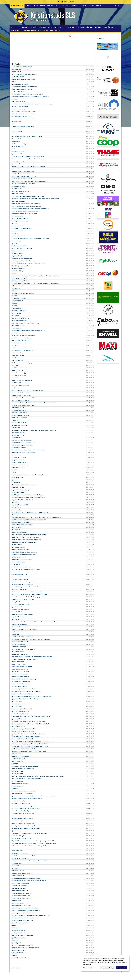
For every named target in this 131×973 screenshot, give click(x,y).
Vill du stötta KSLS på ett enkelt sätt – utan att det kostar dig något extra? (30, 96)
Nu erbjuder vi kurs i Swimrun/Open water (22, 935)
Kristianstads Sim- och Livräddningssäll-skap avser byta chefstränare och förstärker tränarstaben (36, 517)
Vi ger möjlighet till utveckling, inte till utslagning (24, 176)
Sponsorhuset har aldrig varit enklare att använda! (24, 213)
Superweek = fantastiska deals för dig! (21, 191)
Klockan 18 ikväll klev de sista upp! (20, 385)
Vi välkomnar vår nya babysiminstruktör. (22, 109)
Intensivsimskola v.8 (17, 437)
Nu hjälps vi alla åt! (16, 71)
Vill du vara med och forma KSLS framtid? (22, 738)
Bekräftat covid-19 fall (17, 771)
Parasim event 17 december (19, 457)
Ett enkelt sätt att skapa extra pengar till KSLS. (23, 79)
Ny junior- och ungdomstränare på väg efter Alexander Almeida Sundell (30, 746)
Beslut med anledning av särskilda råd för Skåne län (25, 729)
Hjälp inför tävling (16, 831)
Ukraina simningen (16, 514)
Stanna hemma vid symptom (19, 547)
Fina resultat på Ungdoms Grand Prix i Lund (23, 599)
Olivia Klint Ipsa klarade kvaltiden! (20, 671)
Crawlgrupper (15, 940)
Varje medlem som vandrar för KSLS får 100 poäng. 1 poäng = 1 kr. (29, 330)
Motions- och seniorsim (18, 253)
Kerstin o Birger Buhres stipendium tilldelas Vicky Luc (25, 323)
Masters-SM (15, 303)
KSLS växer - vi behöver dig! (19, 375)
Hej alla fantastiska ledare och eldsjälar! (22, 66)
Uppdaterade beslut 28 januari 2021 (21, 711)
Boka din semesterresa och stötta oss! (21, 338)
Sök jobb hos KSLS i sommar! (19, 417)
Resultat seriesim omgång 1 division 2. (21, 801)
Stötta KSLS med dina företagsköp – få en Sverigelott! (26, 203)
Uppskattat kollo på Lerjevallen (20, 631)
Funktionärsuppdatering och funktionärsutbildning (25, 86)
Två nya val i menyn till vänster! (19, 958)
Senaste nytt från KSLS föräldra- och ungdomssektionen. (26, 569)
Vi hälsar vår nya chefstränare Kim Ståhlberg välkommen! (26, 878)
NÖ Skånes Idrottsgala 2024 (19, 310)
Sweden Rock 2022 (16, 527)
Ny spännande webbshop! (18, 325)
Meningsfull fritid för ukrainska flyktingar (22, 524)
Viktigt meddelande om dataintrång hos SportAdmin (25, 211)
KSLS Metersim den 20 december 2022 (21, 440)
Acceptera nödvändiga (107, 968)
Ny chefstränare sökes (17, 607)
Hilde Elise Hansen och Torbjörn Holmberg (22, 793)
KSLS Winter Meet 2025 (18, 231)
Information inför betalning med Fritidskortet (23, 126)
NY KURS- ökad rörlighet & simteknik (21, 898)
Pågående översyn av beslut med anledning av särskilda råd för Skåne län (30, 743)
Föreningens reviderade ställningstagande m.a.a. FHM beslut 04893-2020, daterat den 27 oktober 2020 (38, 776)
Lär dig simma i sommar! (18, 651)
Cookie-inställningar (16, 968)
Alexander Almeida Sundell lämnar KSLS (22, 905)
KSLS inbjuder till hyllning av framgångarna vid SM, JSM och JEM (28, 263)
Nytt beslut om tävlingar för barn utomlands (23, 163)
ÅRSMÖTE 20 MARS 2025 (18, 201)
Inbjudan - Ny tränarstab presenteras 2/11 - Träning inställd (27, 592)
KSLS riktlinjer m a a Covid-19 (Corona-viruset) (23, 913)
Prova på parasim (16, 315)
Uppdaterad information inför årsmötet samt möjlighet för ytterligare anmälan (31, 696)
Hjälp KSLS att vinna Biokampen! (20, 106)
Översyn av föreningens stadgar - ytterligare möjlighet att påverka (28, 450)
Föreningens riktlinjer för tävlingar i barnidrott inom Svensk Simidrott (29, 534)
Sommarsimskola (16, 900)
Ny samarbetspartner (17, 308)
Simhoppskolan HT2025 (18, 151)
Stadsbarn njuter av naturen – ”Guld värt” (22, 873)
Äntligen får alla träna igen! (18, 664)
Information (15, 788)
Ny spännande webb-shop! (18, 432)
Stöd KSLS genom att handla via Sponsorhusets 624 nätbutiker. (28, 495)
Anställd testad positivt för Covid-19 (21, 654)
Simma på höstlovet (17, 602)
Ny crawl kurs (15, 420)
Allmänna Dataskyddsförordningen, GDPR (22, 945)
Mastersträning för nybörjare (19, 646)
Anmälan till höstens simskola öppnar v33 (22, 614)
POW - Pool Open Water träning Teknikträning (23, 649)
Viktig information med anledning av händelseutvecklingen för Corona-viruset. (31, 915)
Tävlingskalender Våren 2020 (19, 930)
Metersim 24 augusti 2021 (18, 644)
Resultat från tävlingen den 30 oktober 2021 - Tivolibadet (26, 587)
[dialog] (105, 963)
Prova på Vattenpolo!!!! (17, 786)
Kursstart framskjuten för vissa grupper (22, 666)
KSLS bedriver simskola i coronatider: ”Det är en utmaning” (27, 691)
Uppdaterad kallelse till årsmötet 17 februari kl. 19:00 (25, 699)
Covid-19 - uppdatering (17, 781)
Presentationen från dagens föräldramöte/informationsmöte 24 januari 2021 (31, 716)
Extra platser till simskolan (18, 460)
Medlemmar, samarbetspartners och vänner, (23, 89)
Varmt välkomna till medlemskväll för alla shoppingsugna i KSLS (28, 597)
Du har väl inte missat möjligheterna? (21, 373)
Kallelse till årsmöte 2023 (18, 435)
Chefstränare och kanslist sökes (20, 280)
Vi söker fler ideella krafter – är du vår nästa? (23, 114)
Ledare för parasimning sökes (19, 589)
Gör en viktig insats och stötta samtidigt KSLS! (23, 335)
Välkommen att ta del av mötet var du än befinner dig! (25, 74)
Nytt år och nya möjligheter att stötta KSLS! (22, 445)
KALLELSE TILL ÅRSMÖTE (18, 76)
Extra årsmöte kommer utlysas (19, 298)
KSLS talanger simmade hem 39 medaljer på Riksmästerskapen (28, 806)
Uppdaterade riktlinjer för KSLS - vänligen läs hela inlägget (26, 778)
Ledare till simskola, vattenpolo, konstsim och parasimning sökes (28, 497)
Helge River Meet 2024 (17, 256)
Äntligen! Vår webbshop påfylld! (20, 783)
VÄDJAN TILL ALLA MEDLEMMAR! (20, 704)
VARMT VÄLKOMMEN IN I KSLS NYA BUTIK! (23, 823)
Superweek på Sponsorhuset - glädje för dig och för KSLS (26, 910)
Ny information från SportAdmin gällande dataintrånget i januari (28, 196)
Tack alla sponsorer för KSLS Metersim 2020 (23, 768)
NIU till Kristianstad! (17, 544)
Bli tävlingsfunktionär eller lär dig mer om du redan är (25, 626)
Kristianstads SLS (17, 5)
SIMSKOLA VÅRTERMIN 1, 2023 (20, 462)
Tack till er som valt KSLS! (18, 101)
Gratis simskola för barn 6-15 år (20, 890)
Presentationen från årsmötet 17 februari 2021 (23, 694)
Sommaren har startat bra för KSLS (20, 641)
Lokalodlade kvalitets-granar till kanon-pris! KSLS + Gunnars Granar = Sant (30, 238)
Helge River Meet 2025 (17, 146)
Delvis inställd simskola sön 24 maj (21, 895)
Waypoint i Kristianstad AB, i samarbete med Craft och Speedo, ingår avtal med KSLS (33, 841)
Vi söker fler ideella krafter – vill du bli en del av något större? (27, 94)
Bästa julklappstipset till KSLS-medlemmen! (23, 731)
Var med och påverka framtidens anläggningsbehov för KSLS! (27, 390)
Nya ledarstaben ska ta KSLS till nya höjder (22, 584)
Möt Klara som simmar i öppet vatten (21, 144)
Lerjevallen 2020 (16, 865)
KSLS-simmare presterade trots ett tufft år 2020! (24, 689)
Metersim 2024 (15, 233)
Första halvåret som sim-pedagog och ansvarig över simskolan (28, 156)
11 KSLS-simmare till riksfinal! (19, 574)
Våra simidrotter (16, 141)
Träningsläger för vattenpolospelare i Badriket (23, 442)
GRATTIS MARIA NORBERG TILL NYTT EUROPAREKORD (26, 948)
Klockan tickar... (16, 365)
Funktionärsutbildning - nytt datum (20, 84)
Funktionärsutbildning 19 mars (19, 410)
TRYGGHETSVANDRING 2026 (19, 91)
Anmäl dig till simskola (17, 370)
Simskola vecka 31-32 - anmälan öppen (22, 392)
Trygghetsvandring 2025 (18, 161)
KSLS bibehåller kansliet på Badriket (21, 116)
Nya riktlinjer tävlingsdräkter (19, 938)
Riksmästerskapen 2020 (18, 875)
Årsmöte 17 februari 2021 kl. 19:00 (20, 714)
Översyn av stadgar (16, 509)
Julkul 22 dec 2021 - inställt (18, 557)
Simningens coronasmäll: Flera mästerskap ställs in (25, 766)
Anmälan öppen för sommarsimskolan (21, 387)
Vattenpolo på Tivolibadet (18, 612)
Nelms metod (15, 763)
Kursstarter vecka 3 (16, 928)
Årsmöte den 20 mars (17, 193)
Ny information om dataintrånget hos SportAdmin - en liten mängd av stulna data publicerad (35, 198)
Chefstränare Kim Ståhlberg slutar (20, 609)
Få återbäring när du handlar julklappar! (22, 228)
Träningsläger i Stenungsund (19, 447)
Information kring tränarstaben (19, 885)
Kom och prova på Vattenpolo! (19, 624)
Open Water (15, 868)
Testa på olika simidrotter (18, 358)
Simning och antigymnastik (18, 492)
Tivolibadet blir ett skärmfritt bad (20, 579)
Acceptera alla (121, 968)
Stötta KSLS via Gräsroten (18, 467)
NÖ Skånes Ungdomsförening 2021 (21, 522)
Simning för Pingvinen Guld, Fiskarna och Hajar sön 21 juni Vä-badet (29, 880)
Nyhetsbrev (14, 99)
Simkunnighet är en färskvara (19, 186)
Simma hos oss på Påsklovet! (19, 684)
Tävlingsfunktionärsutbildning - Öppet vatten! (23, 183)
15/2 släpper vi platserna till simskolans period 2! (24, 542)
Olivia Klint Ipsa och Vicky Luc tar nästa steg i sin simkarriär (27, 136)
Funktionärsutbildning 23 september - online (23, 813)
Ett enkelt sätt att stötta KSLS (19, 246)
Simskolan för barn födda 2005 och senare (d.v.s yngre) (26, 736)
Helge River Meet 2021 (17, 619)
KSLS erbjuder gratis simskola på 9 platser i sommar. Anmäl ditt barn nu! (30, 512)
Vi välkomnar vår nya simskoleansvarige (22, 258)
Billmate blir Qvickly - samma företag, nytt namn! (24, 405)
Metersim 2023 (15, 345)
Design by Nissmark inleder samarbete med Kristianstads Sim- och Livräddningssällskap (34, 621)
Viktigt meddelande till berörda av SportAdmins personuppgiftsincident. (30, 208)
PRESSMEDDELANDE (17, 850)
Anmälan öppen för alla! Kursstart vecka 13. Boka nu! (25, 537)
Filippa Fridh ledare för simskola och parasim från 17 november (28, 475)
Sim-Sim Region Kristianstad (19, 343)
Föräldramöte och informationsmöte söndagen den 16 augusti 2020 (29, 845)
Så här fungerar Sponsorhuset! (19, 412)
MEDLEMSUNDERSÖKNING (19, 236)
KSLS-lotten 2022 (16, 482)
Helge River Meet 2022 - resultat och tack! (22, 500)
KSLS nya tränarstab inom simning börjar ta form (24, 111)
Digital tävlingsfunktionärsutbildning (21, 756)
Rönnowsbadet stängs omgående (20, 676)
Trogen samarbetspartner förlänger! (21, 490)
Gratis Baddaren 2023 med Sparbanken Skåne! (23, 452)
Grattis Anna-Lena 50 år (18, 870)
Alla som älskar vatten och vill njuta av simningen (24, 485)
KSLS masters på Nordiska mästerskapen (22, 350)
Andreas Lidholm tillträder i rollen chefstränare (23, 261)
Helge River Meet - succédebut (19, 616)
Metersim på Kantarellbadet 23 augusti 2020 (23, 838)
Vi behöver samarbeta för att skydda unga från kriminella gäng (28, 158)
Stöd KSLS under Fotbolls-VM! (19, 368)
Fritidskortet (15, 134)
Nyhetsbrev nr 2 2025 (17, 154)
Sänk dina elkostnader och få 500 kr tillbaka (23, 293)
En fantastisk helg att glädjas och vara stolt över (24, 791)
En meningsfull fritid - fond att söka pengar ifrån (24, 826)
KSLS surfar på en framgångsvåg (20, 811)
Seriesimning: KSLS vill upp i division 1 (21, 803)
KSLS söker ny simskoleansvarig (20, 266)
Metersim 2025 (15, 129)
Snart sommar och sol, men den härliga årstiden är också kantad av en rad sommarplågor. (35, 402)
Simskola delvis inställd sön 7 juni (20, 883)
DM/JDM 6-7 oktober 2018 (18, 950)
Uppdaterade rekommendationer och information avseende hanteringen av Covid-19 (33, 796)
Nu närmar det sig (16, 313)
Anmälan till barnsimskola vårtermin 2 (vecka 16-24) (25, 918)
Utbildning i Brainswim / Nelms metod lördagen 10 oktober (27, 798)
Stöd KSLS (14, 955)
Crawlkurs (14, 149)
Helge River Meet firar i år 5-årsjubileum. (22, 173)
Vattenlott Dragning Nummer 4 (19, 821)
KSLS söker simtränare (17, 131)
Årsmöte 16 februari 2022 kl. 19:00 (20, 549)
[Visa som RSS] (70, 36)
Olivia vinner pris (16, 529)
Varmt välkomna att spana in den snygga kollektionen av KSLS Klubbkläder (31, 639)
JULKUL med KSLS (16, 564)
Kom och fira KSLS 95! (17, 360)
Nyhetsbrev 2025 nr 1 (17, 188)
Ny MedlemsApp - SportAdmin (19, 278)
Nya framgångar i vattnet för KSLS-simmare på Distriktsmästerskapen (29, 594)
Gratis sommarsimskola (18, 285)
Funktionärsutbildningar (18, 270)
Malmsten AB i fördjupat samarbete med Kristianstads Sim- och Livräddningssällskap (34, 843)
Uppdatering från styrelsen (18, 719)
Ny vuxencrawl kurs (16, 455)
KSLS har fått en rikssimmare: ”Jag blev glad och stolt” (26, 808)
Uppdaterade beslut (17, 701)
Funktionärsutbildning (17, 216)
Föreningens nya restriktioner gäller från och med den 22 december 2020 (30, 724)
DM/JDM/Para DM (16, 241)
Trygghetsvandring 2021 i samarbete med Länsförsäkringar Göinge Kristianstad (32, 656)
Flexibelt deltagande (17, 378)
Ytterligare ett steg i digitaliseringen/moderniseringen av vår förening (29, 833)
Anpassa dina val (87, 967)
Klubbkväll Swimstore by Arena (20, 923)
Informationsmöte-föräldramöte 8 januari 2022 (23, 554)
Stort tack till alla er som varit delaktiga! (22, 395)
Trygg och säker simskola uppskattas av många (24, 679)
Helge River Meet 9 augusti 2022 (20, 504)
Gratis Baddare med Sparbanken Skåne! (22, 559)
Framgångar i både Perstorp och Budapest (22, 604)
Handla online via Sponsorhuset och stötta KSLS (24, 748)
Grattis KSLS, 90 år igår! (18, 953)
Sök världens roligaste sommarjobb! (21, 681)
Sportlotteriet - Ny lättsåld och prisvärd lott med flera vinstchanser (28, 721)
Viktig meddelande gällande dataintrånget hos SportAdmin (27, 206)
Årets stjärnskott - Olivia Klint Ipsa (20, 318)
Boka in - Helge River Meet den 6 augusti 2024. (23, 397)
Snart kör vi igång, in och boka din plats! (22, 709)
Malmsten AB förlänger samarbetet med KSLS (23, 119)
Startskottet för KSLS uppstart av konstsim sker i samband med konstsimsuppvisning (34, 430)
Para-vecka (14, 290)
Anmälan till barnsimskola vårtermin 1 (21, 567)
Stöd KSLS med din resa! (18, 383)
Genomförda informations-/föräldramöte (22, 636)
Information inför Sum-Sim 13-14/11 (21, 577)
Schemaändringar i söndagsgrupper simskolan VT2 (25, 908)
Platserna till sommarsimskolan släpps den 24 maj (24, 659)
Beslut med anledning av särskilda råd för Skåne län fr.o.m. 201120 (29, 751)
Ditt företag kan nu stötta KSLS (19, 425)
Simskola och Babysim (17, 251)
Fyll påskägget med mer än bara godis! (22, 178)
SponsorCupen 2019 (17, 943)
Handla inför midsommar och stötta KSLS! (22, 380)
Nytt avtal (14, 81)
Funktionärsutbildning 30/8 (18, 836)
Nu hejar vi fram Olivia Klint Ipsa (20, 674)
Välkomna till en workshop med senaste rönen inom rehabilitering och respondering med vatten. (36, 168)
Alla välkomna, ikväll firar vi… (19, 268)
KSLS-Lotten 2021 (16, 572)
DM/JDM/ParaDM (16, 121)
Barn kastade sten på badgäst (19, 853)
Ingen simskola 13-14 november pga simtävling (24, 582)
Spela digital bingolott (17, 903)
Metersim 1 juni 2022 (17, 507)
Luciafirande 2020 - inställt (18, 758)
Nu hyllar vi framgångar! (18, 661)
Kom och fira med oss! (17, 226)
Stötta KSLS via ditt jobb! (18, 355)
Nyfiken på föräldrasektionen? (19, 320)
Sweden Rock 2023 (16, 427)
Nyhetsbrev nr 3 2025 (17, 124)
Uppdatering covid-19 (17, 753)
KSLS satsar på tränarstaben (19, 888)
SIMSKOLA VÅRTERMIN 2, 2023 (20, 422)
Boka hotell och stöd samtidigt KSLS (21, 400)
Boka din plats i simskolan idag (20, 221)
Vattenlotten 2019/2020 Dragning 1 (20, 933)
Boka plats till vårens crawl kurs (20, 218)
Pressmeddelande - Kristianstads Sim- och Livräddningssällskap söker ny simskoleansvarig (35, 275)
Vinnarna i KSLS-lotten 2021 (19, 562)
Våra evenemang (16, 288)
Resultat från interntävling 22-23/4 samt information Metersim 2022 (29, 519)
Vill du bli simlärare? (17, 634)
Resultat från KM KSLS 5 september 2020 (22, 818)
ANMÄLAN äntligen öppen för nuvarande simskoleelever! (26, 539)
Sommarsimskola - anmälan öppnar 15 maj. (23, 171)
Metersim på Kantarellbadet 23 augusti (21, 858)
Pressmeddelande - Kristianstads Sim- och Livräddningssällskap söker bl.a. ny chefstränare (35, 283)
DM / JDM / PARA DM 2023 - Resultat (21, 348)
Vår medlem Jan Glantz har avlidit (20, 139)
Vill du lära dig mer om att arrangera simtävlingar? (24, 629)
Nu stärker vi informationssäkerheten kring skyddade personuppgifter (29, 181)
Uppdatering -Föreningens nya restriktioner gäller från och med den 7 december (32, 741)
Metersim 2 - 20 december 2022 (20, 465)
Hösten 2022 (15, 502)
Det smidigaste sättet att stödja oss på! (22, 248)
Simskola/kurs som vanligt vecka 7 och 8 (22, 920)
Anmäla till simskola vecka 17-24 (20, 669)
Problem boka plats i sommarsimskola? (22, 893)
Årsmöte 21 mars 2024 (17, 333)
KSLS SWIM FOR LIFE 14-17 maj (20, 69)
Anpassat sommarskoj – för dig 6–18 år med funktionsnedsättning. (29, 166)
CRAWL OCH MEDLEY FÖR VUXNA (20, 415)
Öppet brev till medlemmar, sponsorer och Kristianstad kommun (28, 733)
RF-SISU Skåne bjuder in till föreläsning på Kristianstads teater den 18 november (32, 104)
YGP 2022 (14, 472)
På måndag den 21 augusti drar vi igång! (22, 363)
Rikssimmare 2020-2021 (18, 816)
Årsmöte (14, 925)
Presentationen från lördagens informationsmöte (24, 552)
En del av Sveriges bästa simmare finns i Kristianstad (25, 855)
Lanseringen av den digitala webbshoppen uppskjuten (26, 828)
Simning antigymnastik (17, 477)
